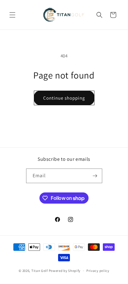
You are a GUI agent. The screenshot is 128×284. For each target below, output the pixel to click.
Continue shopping (64, 98)
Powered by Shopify (65, 270)
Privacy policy (97, 270)
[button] (12, 15)
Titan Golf (39, 270)
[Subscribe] (95, 176)
